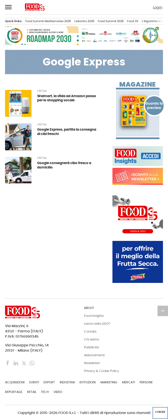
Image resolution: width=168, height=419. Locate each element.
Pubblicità (91, 347)
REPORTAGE (13, 392)
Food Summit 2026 (111, 21)
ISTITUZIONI (87, 382)
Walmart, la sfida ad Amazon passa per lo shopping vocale (66, 98)
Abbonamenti (94, 355)
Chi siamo (91, 339)
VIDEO (58, 392)
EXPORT (49, 382)
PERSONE (146, 382)
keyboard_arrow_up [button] (162, 310)
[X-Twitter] (24, 362)
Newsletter (92, 363)
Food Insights (94, 316)
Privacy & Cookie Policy (101, 371)
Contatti (90, 331)
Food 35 (132, 21)
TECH (45, 392)
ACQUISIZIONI (14, 382)
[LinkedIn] (16, 362)
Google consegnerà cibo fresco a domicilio (64, 165)
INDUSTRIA (67, 382)
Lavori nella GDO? (97, 323)
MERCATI (128, 382)
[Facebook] (8, 362)
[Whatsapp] (32, 362)
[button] (8, 7)
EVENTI (34, 382)
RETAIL (42, 91)
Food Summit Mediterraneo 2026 (48, 21)
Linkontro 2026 (84, 21)
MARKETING (108, 382)
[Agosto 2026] (137, 111)
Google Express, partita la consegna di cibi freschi (66, 131)
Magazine (137, 84)
